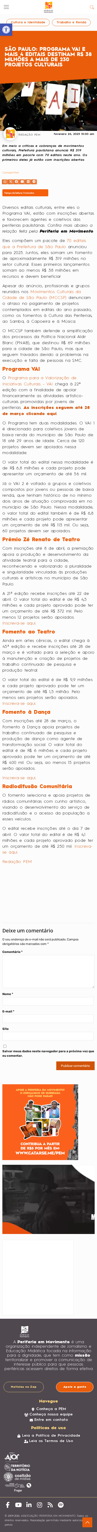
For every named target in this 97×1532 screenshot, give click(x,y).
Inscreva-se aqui (18, 623)
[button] (5, 181)
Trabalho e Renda (71, 22)
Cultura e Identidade (28, 22)
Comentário (12, 944)
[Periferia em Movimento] (48, 7)
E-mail (8, 1003)
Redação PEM (17, 862)
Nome (7, 986)
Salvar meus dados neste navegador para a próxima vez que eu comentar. (48, 1045)
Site (5, 1021)
